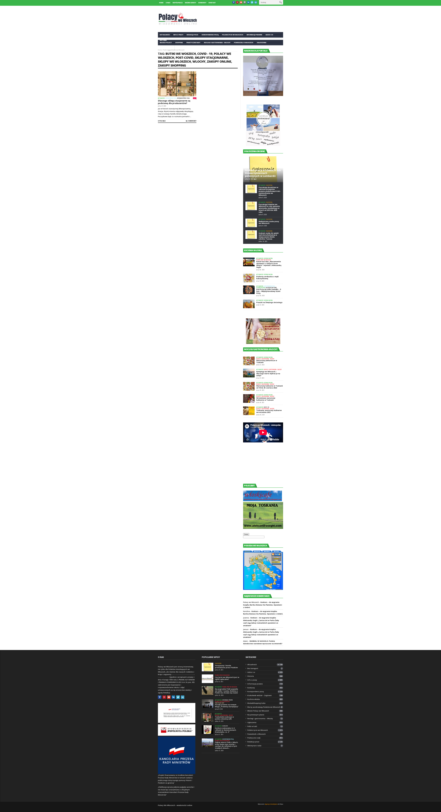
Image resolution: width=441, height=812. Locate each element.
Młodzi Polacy (166, 43)
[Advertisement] (260, 465)
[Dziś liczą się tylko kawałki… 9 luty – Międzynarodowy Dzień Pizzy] (249, 289)
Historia (250, 676)
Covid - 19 (204, 53)
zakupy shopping (172, 65)
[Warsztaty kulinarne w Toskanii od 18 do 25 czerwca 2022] (249, 386)
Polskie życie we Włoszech (232, 35)
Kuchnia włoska (166, 48)
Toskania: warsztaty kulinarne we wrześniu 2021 (269, 411)
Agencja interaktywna (271, 804)
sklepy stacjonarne (211, 57)
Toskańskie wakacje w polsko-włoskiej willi (224, 718)
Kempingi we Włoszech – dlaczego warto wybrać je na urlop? (268, 373)
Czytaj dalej (162, 121)
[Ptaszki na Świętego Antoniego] (249, 304)
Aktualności (165, 35)
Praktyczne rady (193, 43)
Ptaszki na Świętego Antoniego (269, 302)
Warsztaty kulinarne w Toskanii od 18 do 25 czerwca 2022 (269, 387)
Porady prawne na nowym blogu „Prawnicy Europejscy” (227, 706)
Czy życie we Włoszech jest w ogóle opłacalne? (227, 678)
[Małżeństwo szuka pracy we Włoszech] (251, 223)
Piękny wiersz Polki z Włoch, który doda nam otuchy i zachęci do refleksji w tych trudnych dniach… (226, 745)
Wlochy (198, 61)
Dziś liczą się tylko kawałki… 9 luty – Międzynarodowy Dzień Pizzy (268, 291)
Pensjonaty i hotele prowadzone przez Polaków (226, 666)
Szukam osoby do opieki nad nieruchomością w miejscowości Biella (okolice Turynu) (269, 236)
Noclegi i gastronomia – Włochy (217, 43)
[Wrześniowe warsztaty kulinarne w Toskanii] (249, 398)
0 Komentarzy (192, 121)
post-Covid (184, 57)
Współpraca (178, 3)
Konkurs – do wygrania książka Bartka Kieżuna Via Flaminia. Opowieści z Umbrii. (262, 604)
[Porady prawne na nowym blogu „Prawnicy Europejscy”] (207, 703)
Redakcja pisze (192, 35)
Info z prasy (178, 35)
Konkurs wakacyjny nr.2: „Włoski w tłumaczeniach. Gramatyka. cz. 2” (225, 730)
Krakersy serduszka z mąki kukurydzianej (267, 277)
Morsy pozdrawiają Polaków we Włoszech (263, 707)
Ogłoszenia (261, 43)
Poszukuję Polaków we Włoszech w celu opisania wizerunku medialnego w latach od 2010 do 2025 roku (269, 208)
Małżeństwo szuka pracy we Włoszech (269, 222)
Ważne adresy (190, 3)
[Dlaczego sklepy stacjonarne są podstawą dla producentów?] (177, 83)
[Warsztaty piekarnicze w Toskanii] (249, 361)
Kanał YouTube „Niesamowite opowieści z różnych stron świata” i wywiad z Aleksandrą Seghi (268, 264)
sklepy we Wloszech (174, 61)
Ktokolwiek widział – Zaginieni (259, 695)
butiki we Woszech (180, 53)
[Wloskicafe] (262, 500)
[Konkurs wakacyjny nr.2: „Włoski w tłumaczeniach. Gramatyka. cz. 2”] (207, 729)
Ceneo (246, 534)
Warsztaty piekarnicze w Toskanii (266, 361)
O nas (168, 3)
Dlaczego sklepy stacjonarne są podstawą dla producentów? (174, 102)
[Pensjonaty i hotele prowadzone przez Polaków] (207, 667)
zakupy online (219, 61)
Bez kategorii (252, 668)
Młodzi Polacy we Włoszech (258, 711)
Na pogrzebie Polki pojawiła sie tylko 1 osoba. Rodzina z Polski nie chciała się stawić (226, 691)
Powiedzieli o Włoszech (243, 43)
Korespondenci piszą (210, 35)
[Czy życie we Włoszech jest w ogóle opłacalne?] (207, 678)
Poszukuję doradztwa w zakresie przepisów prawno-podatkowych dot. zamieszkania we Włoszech (270, 191)
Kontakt (212, 3)
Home (161, 3)
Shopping (179, 43)
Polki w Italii (252, 726)
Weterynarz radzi (254, 746)
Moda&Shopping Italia (183, 98)
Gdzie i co (269, 35)
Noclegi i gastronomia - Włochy (265, 359)
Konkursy (202, 3)
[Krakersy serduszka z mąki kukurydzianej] (249, 278)
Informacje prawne (254, 35)
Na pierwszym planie (271, 287)
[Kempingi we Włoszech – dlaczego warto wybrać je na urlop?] (249, 373)
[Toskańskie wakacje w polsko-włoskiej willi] (207, 717)
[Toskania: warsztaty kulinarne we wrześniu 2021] (249, 410)
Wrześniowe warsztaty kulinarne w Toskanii (265, 399)
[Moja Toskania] (263, 528)
